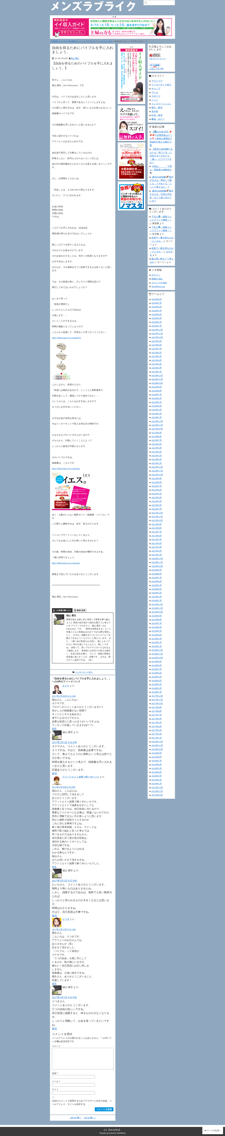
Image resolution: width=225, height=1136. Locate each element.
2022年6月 (156, 490)
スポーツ (155, 96)
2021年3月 (156, 547)
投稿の (156, 279)
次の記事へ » (90, 1118)
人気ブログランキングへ (157, 58)
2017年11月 (157, 700)
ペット (154, 100)
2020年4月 (156, 589)
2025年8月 (156, 345)
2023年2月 (156, 459)
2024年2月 (156, 414)
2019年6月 (156, 627)
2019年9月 (156, 616)
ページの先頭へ (213, 1130)
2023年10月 (157, 429)
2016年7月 (156, 761)
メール (56, 1081)
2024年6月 (156, 398)
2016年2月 (156, 780)
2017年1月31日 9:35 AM (64, 929)
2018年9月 (156, 661)
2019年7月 (156, 623)
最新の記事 (81, 610)
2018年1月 (156, 692)
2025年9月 (156, 341)
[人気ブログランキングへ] (154, 54)
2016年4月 (156, 772)
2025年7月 (156, 349)
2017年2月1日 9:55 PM (64, 880)
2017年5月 (156, 722)
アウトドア (156, 81)
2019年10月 (157, 612)
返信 (54, 728)
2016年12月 (157, 741)
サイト (55, 1089)
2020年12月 (157, 558)
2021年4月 (156, 543)
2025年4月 (156, 360)
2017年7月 (156, 715)
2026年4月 (156, 314)
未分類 (154, 111)
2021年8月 (156, 528)
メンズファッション (161, 104)
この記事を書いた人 (63, 610)
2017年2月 (156, 734)
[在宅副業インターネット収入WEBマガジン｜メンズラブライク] (97, 2)
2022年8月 (156, 482)
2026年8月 (156, 299)
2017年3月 (156, 730)
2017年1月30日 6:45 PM (63, 787)
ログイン (155, 275)
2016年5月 (156, 768)
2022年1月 (156, 509)
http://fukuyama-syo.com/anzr (66, 468)
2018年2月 (156, 688)
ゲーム (154, 92)
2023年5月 (156, 448)
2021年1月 (156, 555)
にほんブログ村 (156, 69)
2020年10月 (157, 566)
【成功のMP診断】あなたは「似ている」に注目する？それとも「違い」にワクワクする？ (161, 156)
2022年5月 (156, 494)
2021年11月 (157, 516)
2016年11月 (157, 745)
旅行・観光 (156, 107)
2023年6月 (156, 444)
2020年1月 (156, 600)
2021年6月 (156, 536)
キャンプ (155, 88)
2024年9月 (156, 387)
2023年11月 (157, 425)
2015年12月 (157, 787)
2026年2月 (156, 322)
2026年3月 (156, 318)
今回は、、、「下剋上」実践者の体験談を (161, 168)
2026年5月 (156, 311)
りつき (65, 919)
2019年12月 (157, 604)
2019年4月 (156, 635)
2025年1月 (156, 372)
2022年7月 (156, 486)
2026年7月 (156, 303)
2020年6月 (156, 581)
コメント (56, 1046)
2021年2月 (156, 551)
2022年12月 (157, 467)
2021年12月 (157, 513)
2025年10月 (157, 337)
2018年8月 (156, 665)
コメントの (159, 283)
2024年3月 (156, 410)
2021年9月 (156, 524)
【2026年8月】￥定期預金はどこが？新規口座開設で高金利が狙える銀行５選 (161, 138)
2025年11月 (157, 333)
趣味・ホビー (158, 119)
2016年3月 (156, 776)
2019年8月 (156, 619)
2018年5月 (156, 677)
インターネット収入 (105, 41)
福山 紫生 (75, 58)
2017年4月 (156, 726)
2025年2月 (156, 368)
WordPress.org (158, 286)
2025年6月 (156, 352)
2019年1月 (156, 646)
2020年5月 (156, 585)
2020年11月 (157, 562)
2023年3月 (156, 455)
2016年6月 (156, 764)
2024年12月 (157, 375)
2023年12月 (157, 421)
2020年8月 (156, 574)
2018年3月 (156, 684)
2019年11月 (157, 608)
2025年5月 (156, 356)
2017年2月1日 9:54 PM (64, 997)
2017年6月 (156, 719)
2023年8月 (156, 436)
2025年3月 (156, 364)
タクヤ (65, 686)
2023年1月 (156, 463)
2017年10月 (157, 703)
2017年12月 (157, 696)
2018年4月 (156, 680)
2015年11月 (157, 791)
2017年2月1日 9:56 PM (64, 742)
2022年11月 (157, 471)
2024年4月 (156, 406)
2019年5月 (156, 631)
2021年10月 (157, 520)
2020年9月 (156, 570)
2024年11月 (157, 379)
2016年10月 (157, 749)
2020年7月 (156, 578)
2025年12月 (157, 330)
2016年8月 (156, 757)
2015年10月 (157, 795)
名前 (55, 1073)
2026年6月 (156, 307)
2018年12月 (157, 650)
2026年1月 (156, 326)
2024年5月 (156, 402)
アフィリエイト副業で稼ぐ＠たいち (80, 777)
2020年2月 (156, 597)
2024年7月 (156, 394)
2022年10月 (157, 475)
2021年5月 (156, 539)
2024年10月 (157, 383)
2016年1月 (156, 783)
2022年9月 (156, 478)
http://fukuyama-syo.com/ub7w (66, 338)
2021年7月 (156, 532)
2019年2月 (156, 642)
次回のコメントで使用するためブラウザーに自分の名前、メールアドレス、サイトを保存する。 (82, 1102)
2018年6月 (156, 673)
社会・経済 (156, 115)
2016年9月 (156, 753)
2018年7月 (156, 669)
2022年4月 (156, 497)
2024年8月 (156, 391)
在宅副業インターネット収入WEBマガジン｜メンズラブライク (73, 41)
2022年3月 (156, 501)
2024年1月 (156, 417)
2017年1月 (156, 738)
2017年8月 (156, 711)
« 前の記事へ (75, 1118)
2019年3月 (156, 639)
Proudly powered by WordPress (112, 1133)
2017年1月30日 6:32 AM (64, 696)
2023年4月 (156, 452)
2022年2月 (156, 505)
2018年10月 (157, 658)
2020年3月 (156, 593)
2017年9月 (156, 707)
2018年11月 (157, 654)
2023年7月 (156, 440)
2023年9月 (156, 433)
